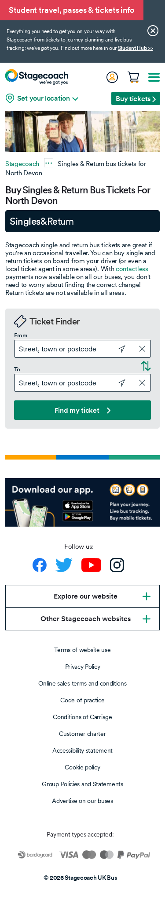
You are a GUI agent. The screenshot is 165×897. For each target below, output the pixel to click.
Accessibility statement (82, 750)
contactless (132, 268)
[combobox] (82, 349)
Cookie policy (82, 767)
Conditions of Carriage (82, 717)
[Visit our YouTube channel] (91, 565)
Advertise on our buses (82, 801)
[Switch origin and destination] (145, 364)
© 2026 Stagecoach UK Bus (80, 878)
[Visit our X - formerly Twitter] (64, 565)
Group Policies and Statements (82, 784)
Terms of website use (82, 650)
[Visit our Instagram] (117, 565)
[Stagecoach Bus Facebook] (40, 565)
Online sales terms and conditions (82, 683)
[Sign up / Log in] (111, 77)
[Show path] (48, 162)
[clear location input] (142, 349)
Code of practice (82, 700)
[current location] (117, 348)
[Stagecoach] (36, 77)
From (20, 335)
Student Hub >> (135, 48)
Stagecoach (22, 163)
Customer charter (82, 734)
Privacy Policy (82, 667)
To (17, 369)
